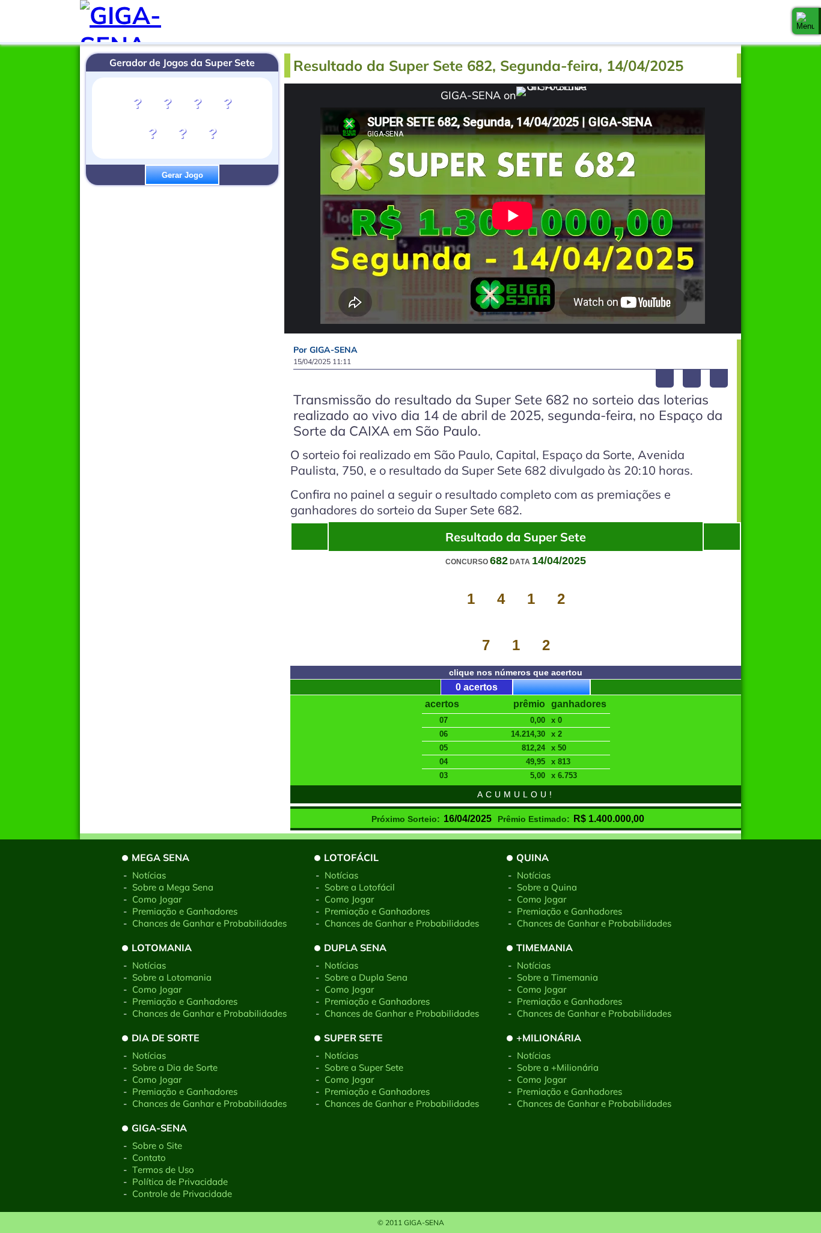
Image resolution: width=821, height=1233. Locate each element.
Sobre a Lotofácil (360, 887)
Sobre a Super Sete (364, 1067)
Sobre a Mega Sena (172, 887)
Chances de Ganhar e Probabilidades (209, 923)
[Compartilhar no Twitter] (692, 379)
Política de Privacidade (180, 1181)
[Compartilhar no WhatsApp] (719, 379)
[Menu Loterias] (805, 21)
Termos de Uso (163, 1169)
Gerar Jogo (182, 175)
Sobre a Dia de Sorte (175, 1067)
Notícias (149, 875)
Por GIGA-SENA (325, 349)
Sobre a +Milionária (558, 1067)
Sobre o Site (157, 1145)
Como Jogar (157, 899)
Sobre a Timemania (557, 977)
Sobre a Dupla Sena (366, 977)
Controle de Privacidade (182, 1193)
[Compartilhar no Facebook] (665, 379)
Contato (149, 1157)
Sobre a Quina (547, 887)
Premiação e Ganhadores (184, 911)
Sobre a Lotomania (172, 977)
